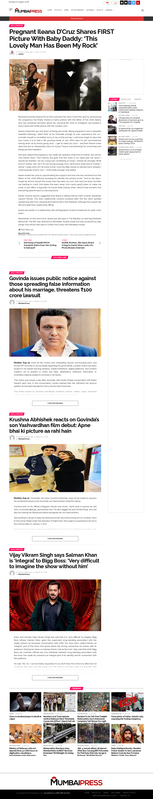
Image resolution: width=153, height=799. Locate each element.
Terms (105, 793)
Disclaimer (115, 793)
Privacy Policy (129, 793)
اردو (115, 3)
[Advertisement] (126, 77)
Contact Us (125, 796)
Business (90, 10)
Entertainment (77, 10)
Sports (100, 10)
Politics (57, 10)
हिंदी (107, 3)
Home (49, 10)
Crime (66, 10)
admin (21, 54)
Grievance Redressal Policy (104, 796)
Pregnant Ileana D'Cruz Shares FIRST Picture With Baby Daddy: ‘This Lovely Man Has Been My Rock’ (57, 235)
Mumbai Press (24, 303)
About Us (96, 793)
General (108, 10)
